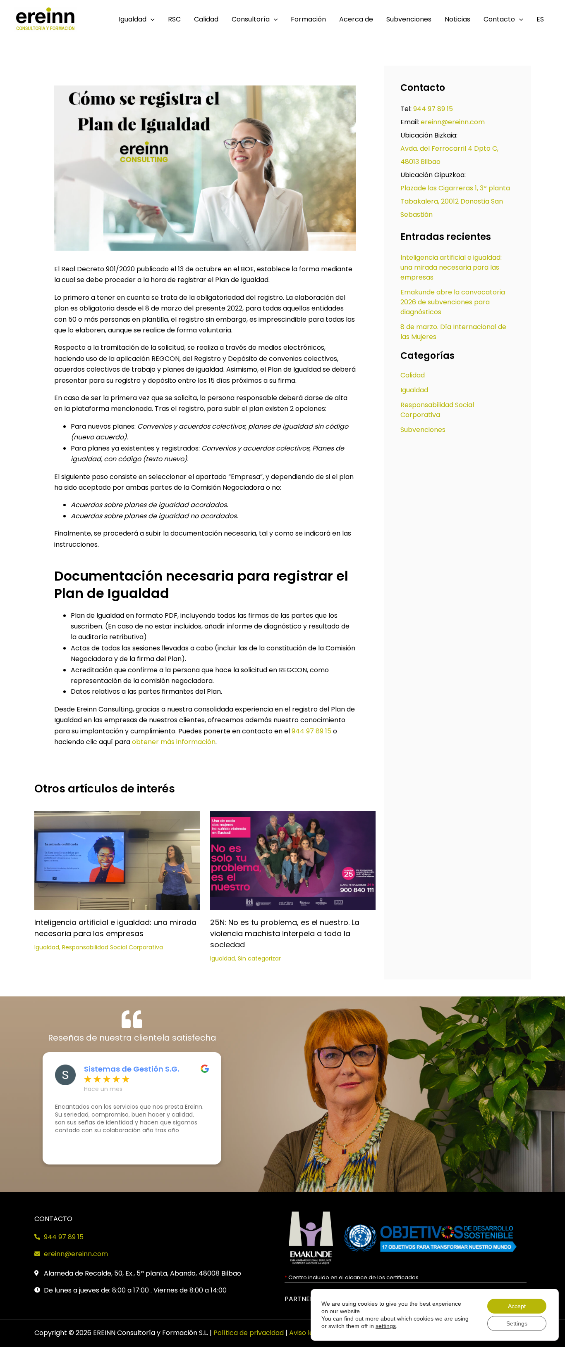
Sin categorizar (259, 958)
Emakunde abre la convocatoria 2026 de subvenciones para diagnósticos (452, 302)
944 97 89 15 (311, 731)
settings (386, 1326)
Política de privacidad (248, 1333)
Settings (516, 1323)
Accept (517, 1306)
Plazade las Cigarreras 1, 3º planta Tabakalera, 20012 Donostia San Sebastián (455, 201)
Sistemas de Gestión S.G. (131, 1069)
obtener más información (173, 742)
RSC (174, 19)
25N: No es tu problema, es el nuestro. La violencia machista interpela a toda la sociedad (284, 933)
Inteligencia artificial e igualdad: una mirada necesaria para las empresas (451, 267)
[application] (150, 19)
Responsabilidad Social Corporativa (112, 947)
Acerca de (356, 19)
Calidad (206, 19)
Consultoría (251, 19)
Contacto (499, 19)
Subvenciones (408, 19)
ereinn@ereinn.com (453, 122)
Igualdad (132, 19)
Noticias (457, 19)
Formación (308, 19)
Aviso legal (306, 1333)
